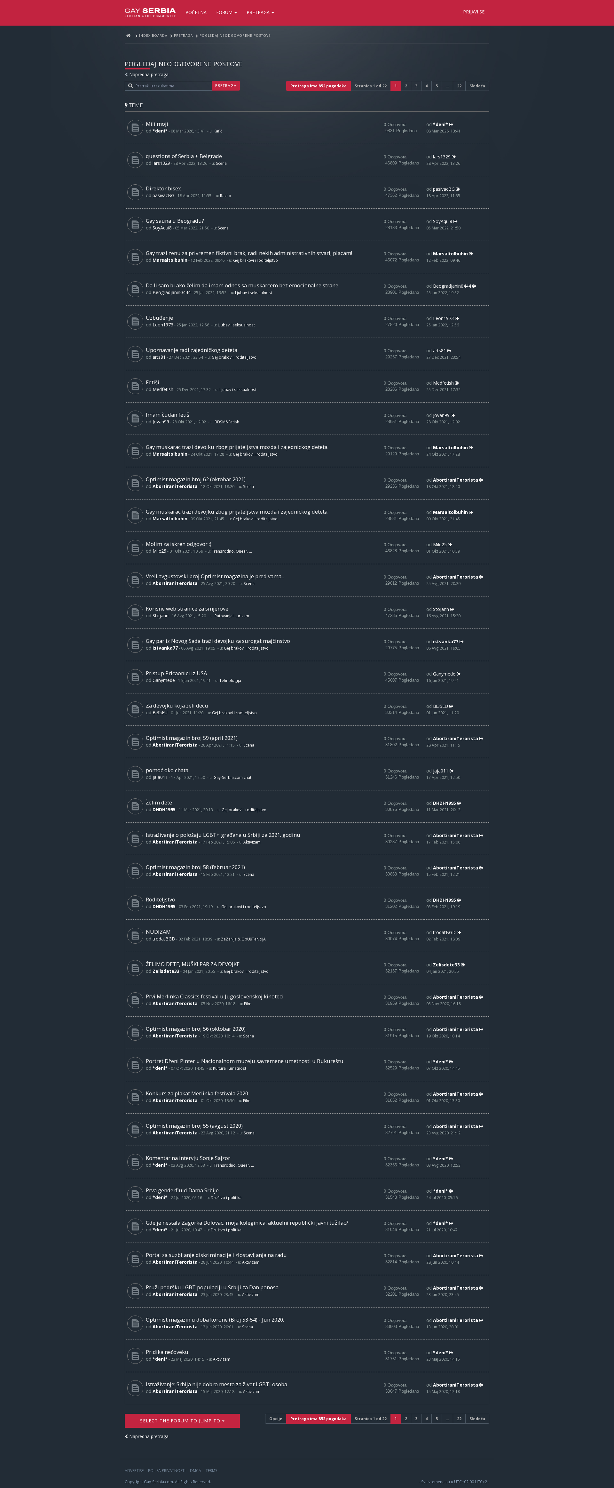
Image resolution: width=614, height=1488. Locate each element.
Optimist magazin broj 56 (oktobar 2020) (196, 1028)
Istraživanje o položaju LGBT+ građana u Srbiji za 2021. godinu (223, 834)
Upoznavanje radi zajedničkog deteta (191, 350)
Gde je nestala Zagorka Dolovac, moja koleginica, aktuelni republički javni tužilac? (247, 1222)
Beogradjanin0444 (172, 292)
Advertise (134, 1470)
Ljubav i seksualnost (253, 292)
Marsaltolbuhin (170, 260)
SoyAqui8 (162, 228)
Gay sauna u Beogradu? (175, 220)
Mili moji (157, 123)
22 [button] (459, 86)
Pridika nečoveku (167, 1352)
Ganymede (164, 680)
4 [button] (426, 86)
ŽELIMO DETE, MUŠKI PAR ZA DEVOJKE (193, 964)
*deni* (160, 131)
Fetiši (152, 382)
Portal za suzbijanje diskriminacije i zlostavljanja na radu (216, 1255)
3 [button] (416, 86)
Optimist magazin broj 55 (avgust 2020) (194, 1125)
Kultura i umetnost (229, 1068)
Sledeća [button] (477, 86)
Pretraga (259, 12)
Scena (221, 163)
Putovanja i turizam (232, 615)
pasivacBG (163, 195)
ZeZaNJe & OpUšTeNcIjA (243, 938)
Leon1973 (163, 325)
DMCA (195, 1470)
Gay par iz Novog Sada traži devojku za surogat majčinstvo (218, 640)
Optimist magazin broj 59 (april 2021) (192, 737)
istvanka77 (165, 648)
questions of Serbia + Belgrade (184, 156)
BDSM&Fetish (227, 421)
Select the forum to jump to (181, 1421)
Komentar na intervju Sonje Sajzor (188, 1158)
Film (247, 1003)
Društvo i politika (226, 1197)
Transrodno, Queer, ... (232, 551)
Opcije (275, 1418)
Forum (225, 12)
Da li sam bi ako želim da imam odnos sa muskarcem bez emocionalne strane (242, 285)
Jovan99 (161, 422)
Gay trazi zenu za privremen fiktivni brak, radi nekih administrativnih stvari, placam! (249, 253)
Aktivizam (252, 841)
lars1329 (161, 163)
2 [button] (406, 86)
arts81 (159, 357)
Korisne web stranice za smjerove (187, 608)
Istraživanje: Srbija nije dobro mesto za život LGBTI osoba (216, 1384)
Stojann (161, 615)
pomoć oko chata (167, 770)
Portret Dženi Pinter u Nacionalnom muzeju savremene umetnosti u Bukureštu (244, 1061)
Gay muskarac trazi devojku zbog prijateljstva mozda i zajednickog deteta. (237, 447)
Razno (225, 195)
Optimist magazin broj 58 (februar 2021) (195, 867)
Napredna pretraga (149, 74)
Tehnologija (230, 680)
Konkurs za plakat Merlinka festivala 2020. (197, 1093)
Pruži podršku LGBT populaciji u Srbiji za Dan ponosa (212, 1287)
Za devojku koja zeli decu (177, 705)
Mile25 (159, 551)
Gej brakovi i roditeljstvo (255, 260)
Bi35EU (160, 712)
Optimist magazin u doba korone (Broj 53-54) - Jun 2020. (215, 1319)
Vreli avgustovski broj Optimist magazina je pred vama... (215, 576)
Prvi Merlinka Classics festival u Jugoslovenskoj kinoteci (215, 996)
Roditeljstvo (160, 899)
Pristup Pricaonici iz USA (176, 673)
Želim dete (159, 802)
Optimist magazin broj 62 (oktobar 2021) (196, 479)
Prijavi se (473, 12)
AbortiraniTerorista (175, 486)
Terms (211, 1470)
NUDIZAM (158, 931)
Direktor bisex (163, 188)
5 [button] (437, 86)
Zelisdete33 (166, 971)
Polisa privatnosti (166, 1470)
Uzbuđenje (159, 317)
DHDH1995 (164, 809)
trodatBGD (164, 939)
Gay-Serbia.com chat (232, 777)
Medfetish (163, 389)
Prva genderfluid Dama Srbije (182, 1190)
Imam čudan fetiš (167, 414)
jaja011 (160, 777)
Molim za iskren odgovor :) (178, 544)
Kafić (218, 130)
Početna (196, 12)
